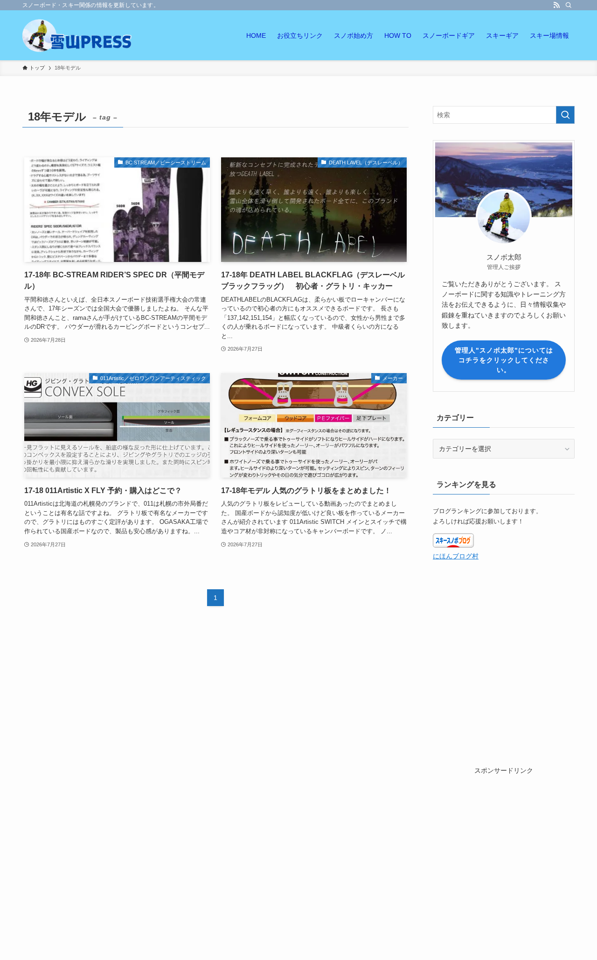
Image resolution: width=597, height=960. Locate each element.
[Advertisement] (504, 834)
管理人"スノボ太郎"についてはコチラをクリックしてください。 (504, 360)
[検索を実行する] (565, 115)
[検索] (568, 5)
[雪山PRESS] (78, 35)
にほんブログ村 (456, 556)
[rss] (556, 5)
